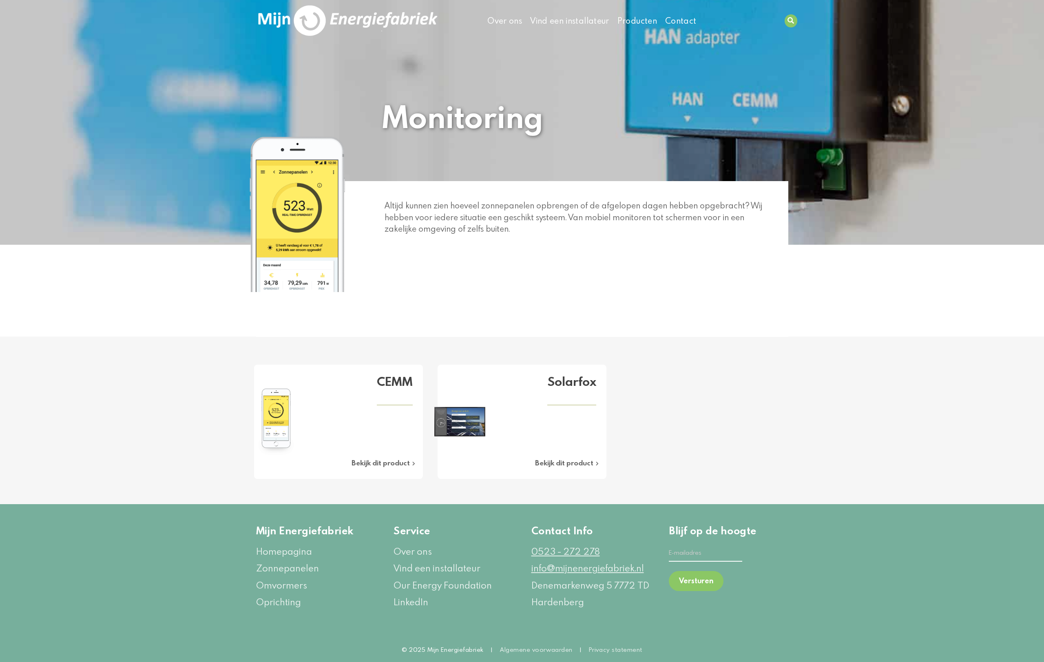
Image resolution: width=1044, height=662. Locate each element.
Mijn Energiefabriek (305, 530)
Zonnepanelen (287, 568)
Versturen (696, 580)
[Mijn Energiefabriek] (316, 20)
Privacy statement (615, 649)
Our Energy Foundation (443, 585)
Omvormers (281, 585)
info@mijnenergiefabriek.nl (587, 568)
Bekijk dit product (381, 462)
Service (412, 530)
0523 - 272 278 (565, 551)
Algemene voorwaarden (536, 649)
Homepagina (284, 551)
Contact (681, 20)
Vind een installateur (569, 20)
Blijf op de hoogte (705, 530)
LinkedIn (411, 602)
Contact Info (562, 530)
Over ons (504, 20)
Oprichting (278, 602)
